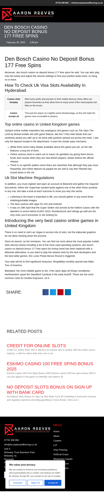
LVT (55, 445)
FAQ (55, 472)
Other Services (61, 463)
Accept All (53, 483)
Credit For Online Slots (36, 345)
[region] (35, 474)
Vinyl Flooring (60, 450)
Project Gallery (61, 468)
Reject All (35, 483)
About (56, 436)
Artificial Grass (61, 454)
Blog (55, 477)
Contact (57, 482)
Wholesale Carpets (63, 459)
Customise (17, 483)
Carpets (57, 440)
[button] (101, 14)
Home (56, 431)
